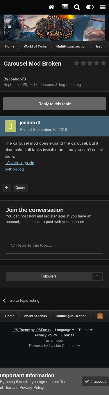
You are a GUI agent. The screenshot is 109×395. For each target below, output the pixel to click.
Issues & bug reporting (62, 84)
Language (63, 330)
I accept (97, 381)
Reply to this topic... (33, 245)
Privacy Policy (46, 335)
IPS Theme (21, 330)
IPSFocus (43, 330)
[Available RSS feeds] (100, 316)
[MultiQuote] (6, 188)
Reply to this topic (54, 103)
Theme (84, 330)
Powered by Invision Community (54, 346)
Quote (20, 188)
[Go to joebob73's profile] (10, 126)
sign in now (31, 222)
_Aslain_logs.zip (19, 162)
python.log (14, 169)
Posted (43, 129)
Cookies (67, 335)
